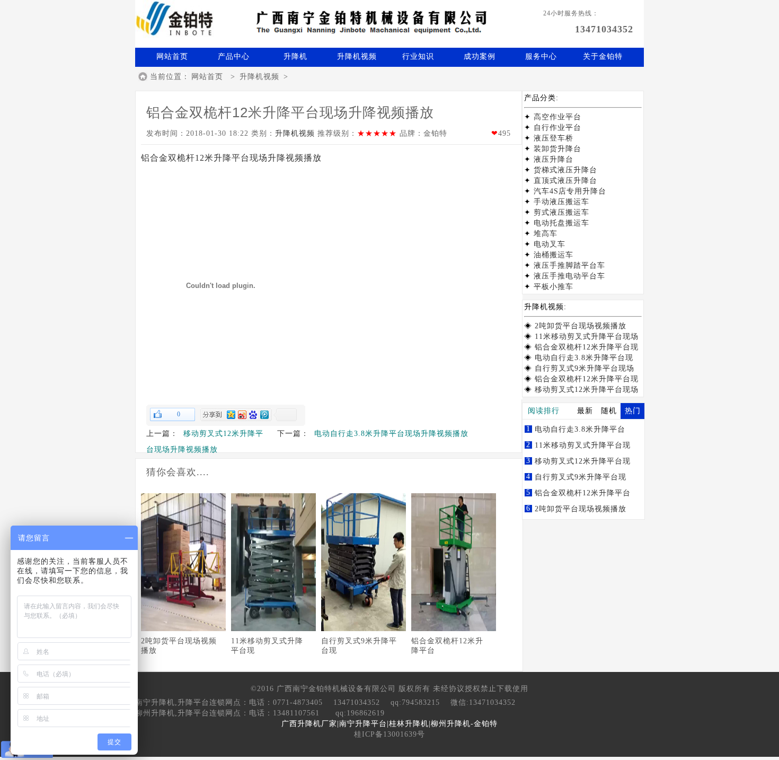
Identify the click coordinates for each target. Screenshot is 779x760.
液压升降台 (553, 159)
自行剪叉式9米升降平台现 (580, 477)
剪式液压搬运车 (561, 212)
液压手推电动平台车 (569, 276)
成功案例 (479, 56)
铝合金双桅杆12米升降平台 (583, 493)
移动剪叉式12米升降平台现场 (587, 390)
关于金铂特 (603, 56)
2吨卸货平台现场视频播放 (580, 326)
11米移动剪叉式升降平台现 (583, 445)
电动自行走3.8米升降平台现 (584, 358)
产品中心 (234, 56)
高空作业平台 (557, 117)
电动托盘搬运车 (561, 223)
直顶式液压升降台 (565, 181)
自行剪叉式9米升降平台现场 (584, 368)
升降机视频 (357, 56)
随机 (609, 411)
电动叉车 (549, 244)
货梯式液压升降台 (565, 170)
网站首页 (172, 56)
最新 (585, 411)
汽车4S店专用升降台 (570, 191)
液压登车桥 (553, 138)
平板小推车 (553, 287)
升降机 (295, 56)
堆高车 (545, 234)
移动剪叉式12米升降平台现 (583, 461)
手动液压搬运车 (561, 202)
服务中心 (541, 56)
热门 (633, 411)
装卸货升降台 (557, 149)
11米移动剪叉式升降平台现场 (587, 336)
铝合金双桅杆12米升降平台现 (587, 347)
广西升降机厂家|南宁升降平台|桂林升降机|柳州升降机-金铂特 (389, 724)
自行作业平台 (557, 128)
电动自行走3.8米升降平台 (580, 429)
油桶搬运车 (553, 255)
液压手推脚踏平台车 (569, 265)
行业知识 (418, 56)
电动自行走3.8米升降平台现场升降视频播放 (391, 434)
